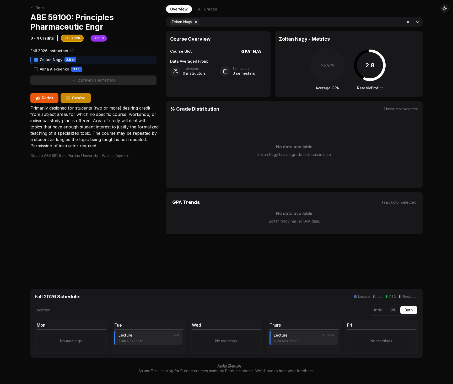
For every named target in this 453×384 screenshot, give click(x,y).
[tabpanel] (294, 146)
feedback (305, 371)
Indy (378, 310)
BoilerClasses (229, 365)
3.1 (75, 69)
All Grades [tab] (207, 9)
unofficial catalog (158, 371)
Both (409, 310)
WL (393, 310)
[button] (196, 22)
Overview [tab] (179, 9)
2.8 (68, 60)
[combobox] (200, 22)
